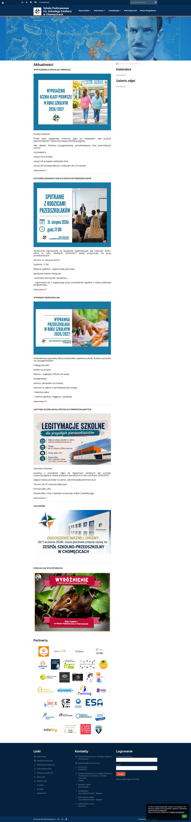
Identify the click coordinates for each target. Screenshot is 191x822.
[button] (31, 2)
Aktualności (41, 793)
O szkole (40, 785)
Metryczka (41, 777)
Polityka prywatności (45, 773)
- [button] (27, 2)
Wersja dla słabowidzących (45, 819)
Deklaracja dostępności (46, 765)
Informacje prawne (44, 769)
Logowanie (44, 2)
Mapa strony (42, 781)
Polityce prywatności (177, 812)
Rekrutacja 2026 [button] (130, 10)
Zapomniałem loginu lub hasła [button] (127, 779)
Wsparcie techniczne (45, 761)
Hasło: (118, 765)
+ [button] (23, 2)
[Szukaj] (155, 2)
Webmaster (41, 756)
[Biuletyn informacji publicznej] (136, 63)
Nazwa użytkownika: (124, 756)
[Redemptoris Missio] (64, 677)
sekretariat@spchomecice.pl (89, 763)
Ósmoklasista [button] (113, 10)
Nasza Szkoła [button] (84, 10)
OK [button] (184, 816)
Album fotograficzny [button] (148, 10)
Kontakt (40, 789)
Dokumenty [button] (98, 10)
